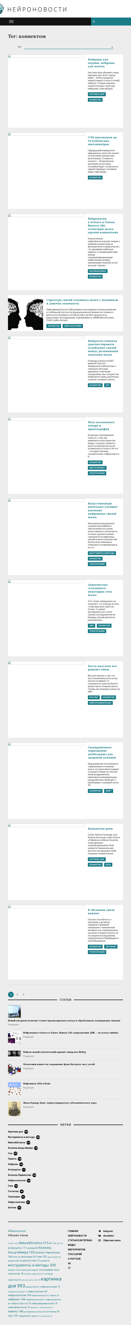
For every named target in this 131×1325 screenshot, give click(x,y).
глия (13, 1186)
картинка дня (96, 94)
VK (69, 1263)
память (14, 1158)
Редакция (13, 1024)
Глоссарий (75, 1254)
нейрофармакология (44, 1303)
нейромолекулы (40, 1295)
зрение (45, 1260)
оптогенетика (46, 1307)
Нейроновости (77, 1235)
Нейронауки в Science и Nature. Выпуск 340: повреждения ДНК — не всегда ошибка (70, 1032)
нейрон (54, 1295)
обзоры (35, 1308)
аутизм (14, 1207)
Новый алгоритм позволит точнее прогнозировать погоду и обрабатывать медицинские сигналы (64, 1020)
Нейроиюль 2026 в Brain (36, 1083)
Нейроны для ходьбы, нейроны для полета (101, 62)
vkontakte (108, 1235)
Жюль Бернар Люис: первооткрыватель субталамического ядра (59, 1102)
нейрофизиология (19, 1307)
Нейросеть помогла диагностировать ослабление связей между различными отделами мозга (103, 347)
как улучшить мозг (31, 1280)
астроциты (17, 1169)
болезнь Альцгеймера (23, 1148)
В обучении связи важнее (101, 911)
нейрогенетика (18, 1202)
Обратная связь (112, 1240)
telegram (108, 1231)
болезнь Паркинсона (22, 1175)
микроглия (33, 1286)
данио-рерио (54, 1257)
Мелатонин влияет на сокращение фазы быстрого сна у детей (59, 1064)
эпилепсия (46, 1316)
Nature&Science (97, 271)
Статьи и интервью (80, 1240)
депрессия (15, 1260)
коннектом (95, 100)
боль (16, 1257)
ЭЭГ (107, 385)
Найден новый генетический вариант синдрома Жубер (54, 1051)
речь (108, 865)
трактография (97, 473)
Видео (72, 1245)
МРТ (52, 1243)
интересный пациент (30, 1270)
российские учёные (34, 1311)
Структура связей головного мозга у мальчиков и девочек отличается (82, 301)
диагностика (31, 1260)
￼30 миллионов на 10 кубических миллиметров (102, 140)
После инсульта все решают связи (102, 667)
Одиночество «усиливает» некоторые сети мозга (100, 590)
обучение (111, 946)
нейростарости (21, 1303)
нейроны (15, 1164)
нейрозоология (19, 1180)
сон (12, 1153)
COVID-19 (13, 1243)
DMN (91, 625)
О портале (74, 1259)
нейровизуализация (17, 1292)
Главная (73, 1231)
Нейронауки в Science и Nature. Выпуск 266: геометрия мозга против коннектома (103, 225)
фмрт (109, 791)
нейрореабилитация (100, 703)
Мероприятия (76, 1249)
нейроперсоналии (35, 1300)
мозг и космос (97, 468)
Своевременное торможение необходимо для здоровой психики (102, 752)
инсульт (93, 697)
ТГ (69, 1268)
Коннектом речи (100, 828)
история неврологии (34, 1274)
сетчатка (15, 1191)
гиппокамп (16, 1196)
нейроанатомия (72, 326)
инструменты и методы (101, 553)
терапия (25, 1315)
